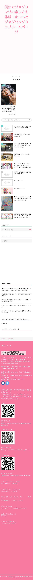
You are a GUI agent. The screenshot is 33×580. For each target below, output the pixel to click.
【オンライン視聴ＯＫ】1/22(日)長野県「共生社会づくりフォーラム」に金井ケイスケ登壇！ (16, 289)
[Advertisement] (16, 55)
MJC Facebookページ (10, 329)
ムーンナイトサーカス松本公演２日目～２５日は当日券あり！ (16, 312)
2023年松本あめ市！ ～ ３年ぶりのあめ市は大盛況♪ (16, 295)
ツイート (4, 323)
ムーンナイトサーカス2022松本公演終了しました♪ (16, 306)
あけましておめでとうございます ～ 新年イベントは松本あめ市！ (16, 300)
